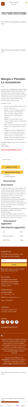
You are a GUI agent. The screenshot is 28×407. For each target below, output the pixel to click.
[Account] (8, 404)
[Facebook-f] (3, 322)
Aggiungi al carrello (11, 167)
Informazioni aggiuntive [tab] (8, 222)
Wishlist (23, 405)
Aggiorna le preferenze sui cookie (17, 363)
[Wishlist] (22, 404)
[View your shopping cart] (25, 3)
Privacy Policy (14, 270)
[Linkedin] (16, 322)
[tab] (15, 175)
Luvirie (21, 236)
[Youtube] (12, 322)
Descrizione (7, 174)
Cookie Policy (15, 361)
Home (3, 12)
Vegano (22, 240)
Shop (1, 405)
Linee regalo (9, 12)
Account (9, 405)
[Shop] (1, 404)
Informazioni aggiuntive (9, 176)
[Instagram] (7, 322)
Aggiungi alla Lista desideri (12, 172)
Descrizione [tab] (9, 181)
